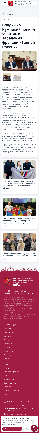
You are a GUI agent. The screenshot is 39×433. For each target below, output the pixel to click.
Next (34, 61)
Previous (4, 61)
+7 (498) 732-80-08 (14, 414)
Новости (7, 364)
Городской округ (10, 325)
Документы (8, 387)
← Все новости (7, 14)
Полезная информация (12, 372)
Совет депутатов (10, 383)
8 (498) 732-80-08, (29, 315)
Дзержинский (9, 332)
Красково (7, 340)
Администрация (9, 379)
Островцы (7, 359)
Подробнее (30, 429)
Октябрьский (8, 351)
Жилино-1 (7, 336)
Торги (6, 394)
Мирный (7, 347)
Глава (6, 375)
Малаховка (8, 344)
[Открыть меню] (5, 3)
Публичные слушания (11, 391)
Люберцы (7, 328)
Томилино (7, 355)
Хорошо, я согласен (12, 429)
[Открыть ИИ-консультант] (34, 428)
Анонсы (6, 368)
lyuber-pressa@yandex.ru (21, 316)
